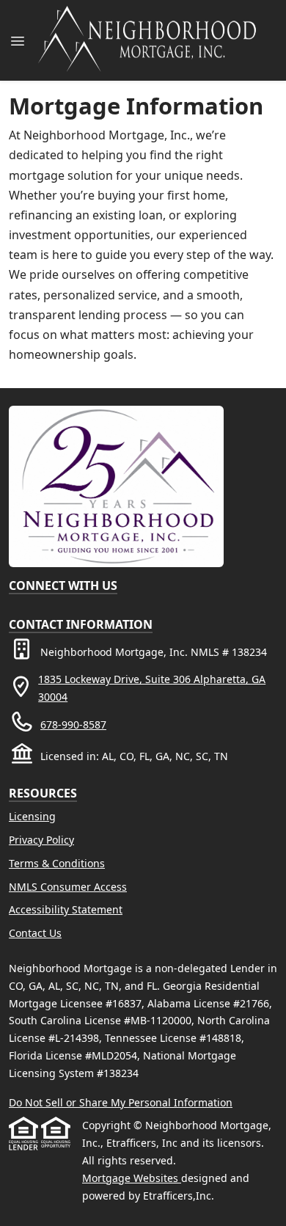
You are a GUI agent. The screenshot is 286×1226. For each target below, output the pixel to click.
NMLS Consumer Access (68, 887)
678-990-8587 (73, 724)
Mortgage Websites (131, 1178)
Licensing (32, 816)
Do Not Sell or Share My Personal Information (120, 1102)
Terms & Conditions (57, 863)
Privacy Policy (41, 840)
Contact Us (35, 933)
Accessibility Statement (65, 909)
